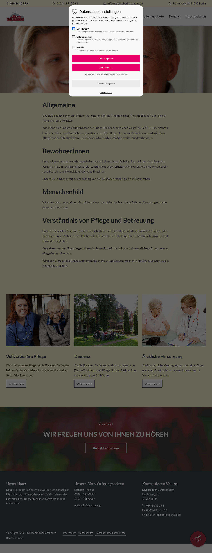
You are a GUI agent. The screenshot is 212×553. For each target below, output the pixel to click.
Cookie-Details (106, 93)
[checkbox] (73, 28)
